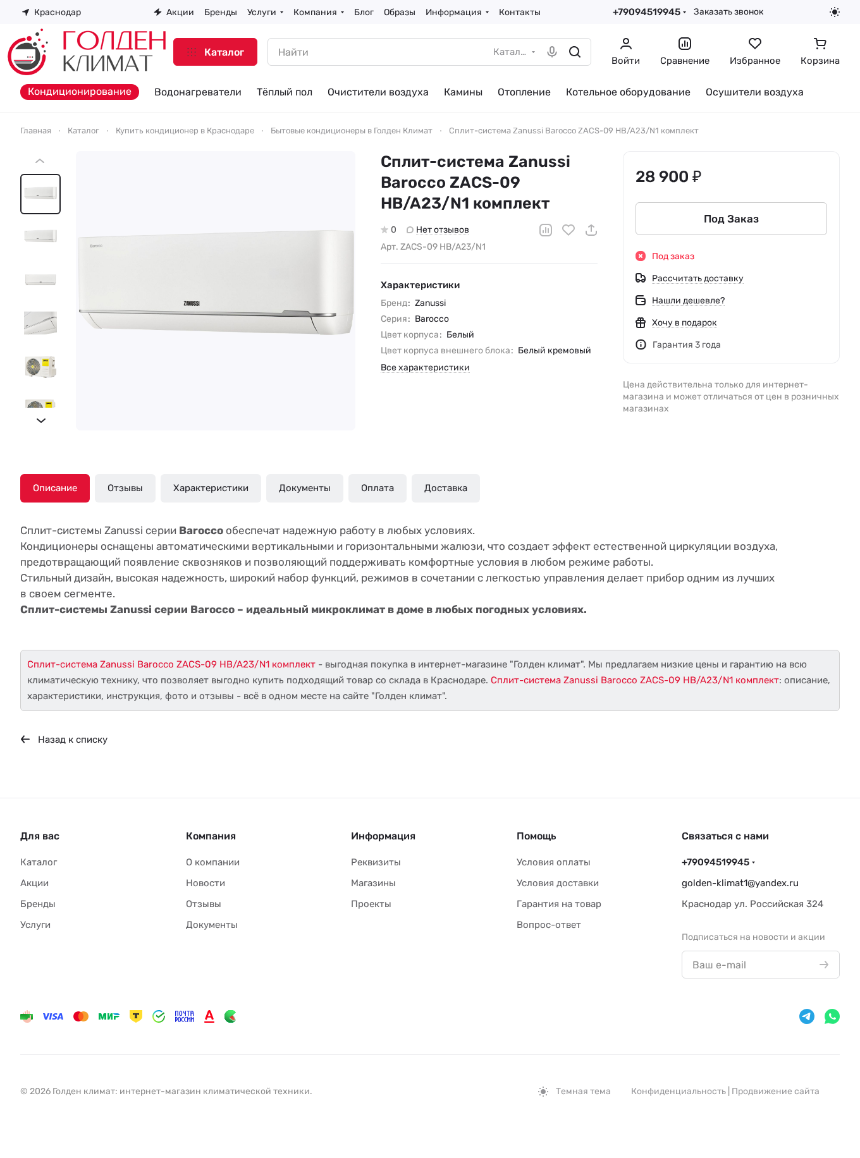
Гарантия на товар (559, 904)
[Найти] (574, 52)
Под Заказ (731, 218)
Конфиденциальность (678, 1091)
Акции (34, 883)
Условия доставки (558, 883)
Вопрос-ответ (549, 924)
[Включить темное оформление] (835, 12)
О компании (213, 862)
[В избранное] (568, 230)
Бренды (38, 904)
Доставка (445, 488)
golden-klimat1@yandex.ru (740, 883)
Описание (55, 488)
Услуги (35, 924)
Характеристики (211, 488)
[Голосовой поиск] (552, 52)
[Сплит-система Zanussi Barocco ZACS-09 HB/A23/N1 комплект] (215, 290)
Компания (211, 836)
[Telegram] (806, 1016)
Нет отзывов (442, 229)
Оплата (377, 488)
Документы (305, 488)
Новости (205, 883)
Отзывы (125, 488)
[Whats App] (832, 1016)
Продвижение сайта (776, 1091)
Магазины (373, 883)
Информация (383, 836)
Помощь (536, 836)
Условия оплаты (554, 862)
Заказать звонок (728, 11)
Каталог (38, 862)
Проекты (371, 904)
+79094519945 (646, 12)
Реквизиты (376, 862)
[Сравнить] (545, 230)
